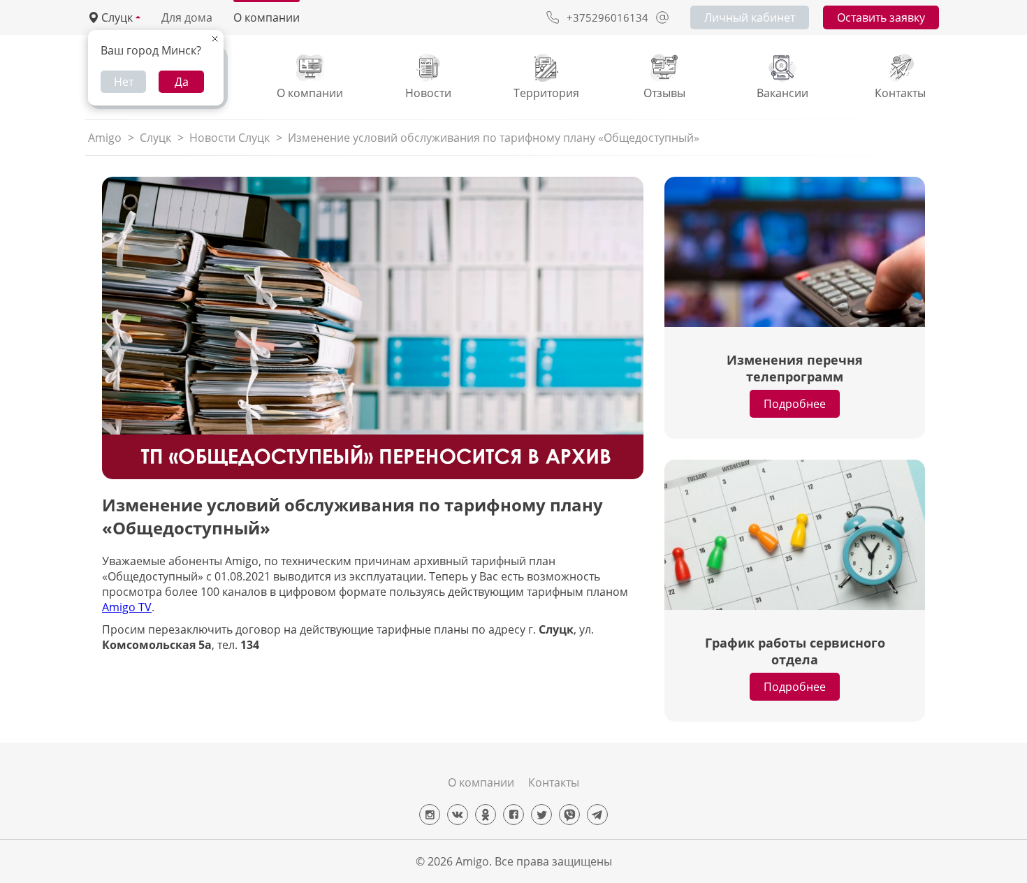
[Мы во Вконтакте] (457, 814)
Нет (123, 81)
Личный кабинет (749, 17)
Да (182, 81)
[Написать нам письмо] (662, 17)
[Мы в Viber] (569, 814)
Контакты (553, 782)
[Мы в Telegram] (597, 814)
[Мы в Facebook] (513, 814)
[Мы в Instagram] (429, 814)
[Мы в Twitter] (541, 814)
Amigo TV (127, 607)
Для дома (186, 17)
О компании (266, 17)
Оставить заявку (881, 17)
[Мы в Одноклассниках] (485, 814)
